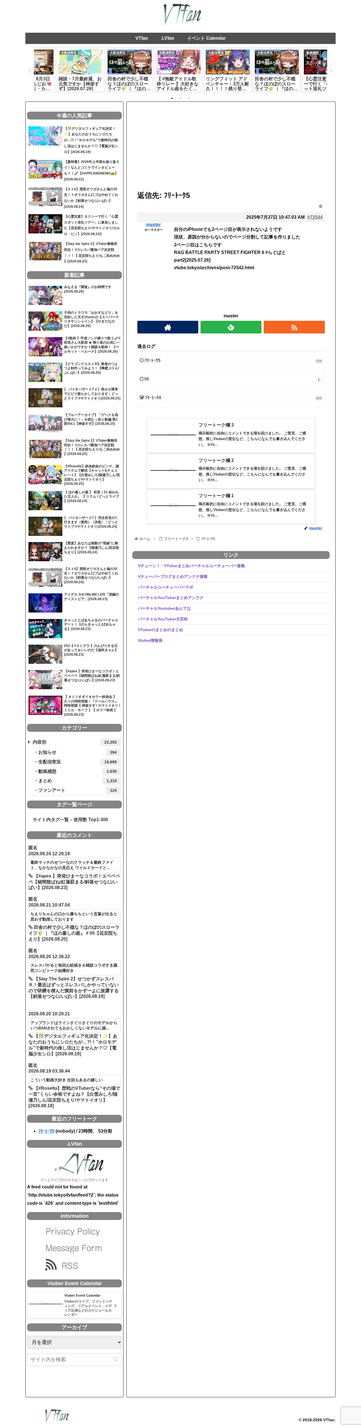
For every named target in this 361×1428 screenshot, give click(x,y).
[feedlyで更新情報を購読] (231, 327)
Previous (29, 71)
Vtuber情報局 (150, 640)
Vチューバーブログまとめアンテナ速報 (173, 576)
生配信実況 (77, 761)
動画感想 (77, 771)
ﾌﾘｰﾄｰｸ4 (153, 397)
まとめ (77, 780)
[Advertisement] (231, 146)
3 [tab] (189, 98)
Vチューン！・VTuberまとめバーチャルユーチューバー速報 (191, 565)
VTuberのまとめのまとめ (160, 629)
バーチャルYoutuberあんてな (164, 608)
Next (331, 71)
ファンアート (77, 790)
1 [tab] (172, 98)
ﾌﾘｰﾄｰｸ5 (152, 360)
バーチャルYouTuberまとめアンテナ (171, 597)
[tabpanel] (58, 69)
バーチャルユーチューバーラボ (165, 587)
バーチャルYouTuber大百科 (163, 619)
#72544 (315, 217)
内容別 (75, 742)
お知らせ (77, 752)
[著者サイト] (167, 327)
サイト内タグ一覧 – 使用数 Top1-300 (68, 819)
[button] (116, 1359)
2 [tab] (180, 98)
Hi (146, 379)
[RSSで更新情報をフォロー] (294, 327)
